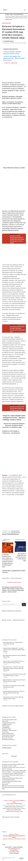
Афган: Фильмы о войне (7, 736)
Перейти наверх (21, 858)
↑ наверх (23, 98)
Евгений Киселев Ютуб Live (8, 739)
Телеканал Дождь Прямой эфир (9, 719)
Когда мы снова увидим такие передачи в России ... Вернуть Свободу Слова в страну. (13, 58)
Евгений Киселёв (18, 14)
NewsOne (4, 475)
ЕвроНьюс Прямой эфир (8, 733)
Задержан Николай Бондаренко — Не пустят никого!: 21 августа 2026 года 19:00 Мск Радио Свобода (14, 650)
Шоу (12, 14)
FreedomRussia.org (9, 41)
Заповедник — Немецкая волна (9, 730)
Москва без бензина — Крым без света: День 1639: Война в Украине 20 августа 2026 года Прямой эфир (13, 668)
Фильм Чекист (5, 731)
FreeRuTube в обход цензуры (14, 582)
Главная (7, 14)
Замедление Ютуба (6, 728)
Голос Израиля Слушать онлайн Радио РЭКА (12, 773)
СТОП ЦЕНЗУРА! (5, 727)
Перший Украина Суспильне (8, 735)
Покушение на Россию (7, 738)
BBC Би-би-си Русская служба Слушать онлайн (13, 785)
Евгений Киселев (15, 532)
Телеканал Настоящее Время (8, 722)
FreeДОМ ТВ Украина (7, 724)
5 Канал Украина (6, 725)
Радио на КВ (5, 721)
